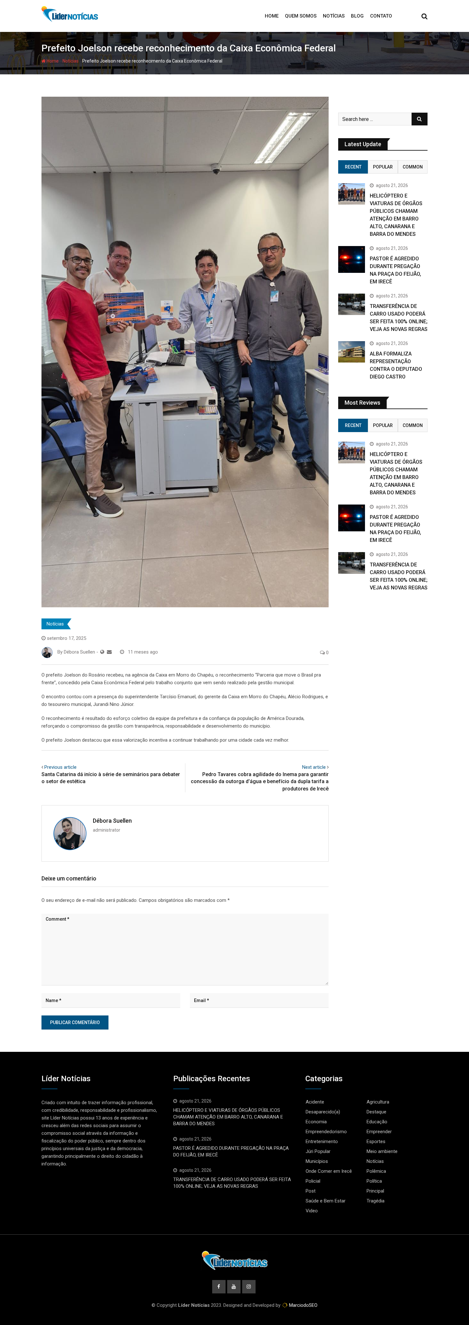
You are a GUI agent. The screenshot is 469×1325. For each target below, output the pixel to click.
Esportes (376, 1141)
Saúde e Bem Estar (326, 1201)
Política (374, 1181)
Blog (357, 16)
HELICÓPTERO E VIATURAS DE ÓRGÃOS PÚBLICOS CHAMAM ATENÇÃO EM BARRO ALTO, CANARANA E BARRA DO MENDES (228, 1117)
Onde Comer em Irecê (329, 1171)
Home (272, 16)
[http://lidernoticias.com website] (102, 652)
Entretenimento (322, 1141)
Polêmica (376, 1171)
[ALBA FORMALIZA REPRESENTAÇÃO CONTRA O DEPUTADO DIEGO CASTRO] (351, 352)
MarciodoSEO (302, 1305)
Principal (375, 1191)
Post (311, 1191)
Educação (377, 1122)
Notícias (334, 16)
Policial (313, 1181)
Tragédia (375, 1201)
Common (413, 166)
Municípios (317, 1161)
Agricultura (378, 1102)
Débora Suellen (112, 820)
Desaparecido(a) (323, 1112)
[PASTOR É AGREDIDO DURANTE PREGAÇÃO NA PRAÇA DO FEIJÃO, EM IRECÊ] (351, 259)
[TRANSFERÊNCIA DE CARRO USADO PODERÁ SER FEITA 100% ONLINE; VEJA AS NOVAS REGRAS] (351, 304)
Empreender (379, 1131)
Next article (314, 767)
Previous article (60, 767)
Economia (316, 1122)
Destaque (376, 1112)
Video (312, 1211)
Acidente (315, 1102)
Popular (383, 166)
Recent (353, 166)
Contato (381, 16)
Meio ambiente (382, 1151)
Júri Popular (318, 1151)
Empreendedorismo (326, 1131)
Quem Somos (300, 16)
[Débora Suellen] (109, 652)
